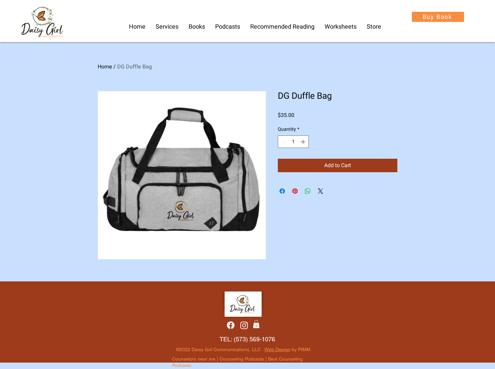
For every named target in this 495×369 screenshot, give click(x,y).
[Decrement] (283, 142)
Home (105, 67)
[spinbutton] (293, 142)
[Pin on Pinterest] (295, 191)
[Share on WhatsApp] (308, 191)
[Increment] (303, 142)
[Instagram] (244, 325)
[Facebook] (231, 325)
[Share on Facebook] (282, 191)
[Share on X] (321, 191)
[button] (227, 27)
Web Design (277, 349)
